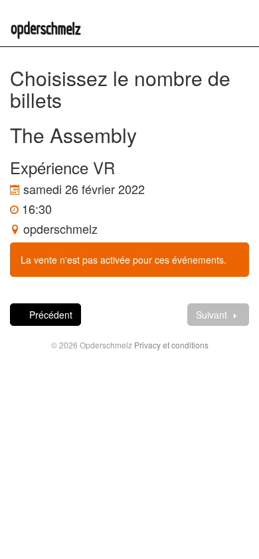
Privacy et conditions (171, 344)
